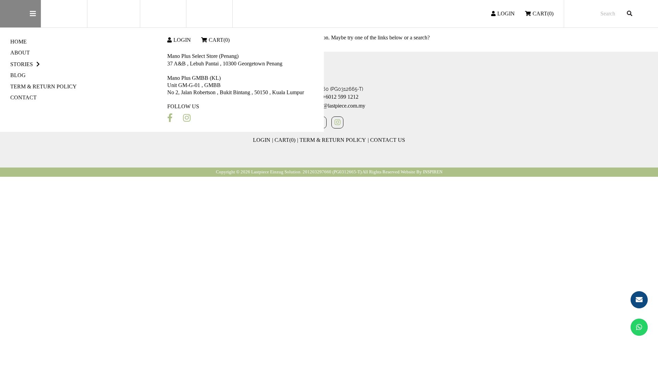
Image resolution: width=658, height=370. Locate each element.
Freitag (117, 13)
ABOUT (20, 53)
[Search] (629, 14)
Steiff (64, 13)
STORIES (21, 64)
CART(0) (219, 40)
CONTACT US (387, 140)
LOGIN (182, 40)
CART (543, 13)
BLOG (18, 75)
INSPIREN (432, 171)
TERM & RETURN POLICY (43, 86)
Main (20, 13)
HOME (18, 42)
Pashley (163, 13)
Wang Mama (209, 13)
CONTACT (23, 97)
